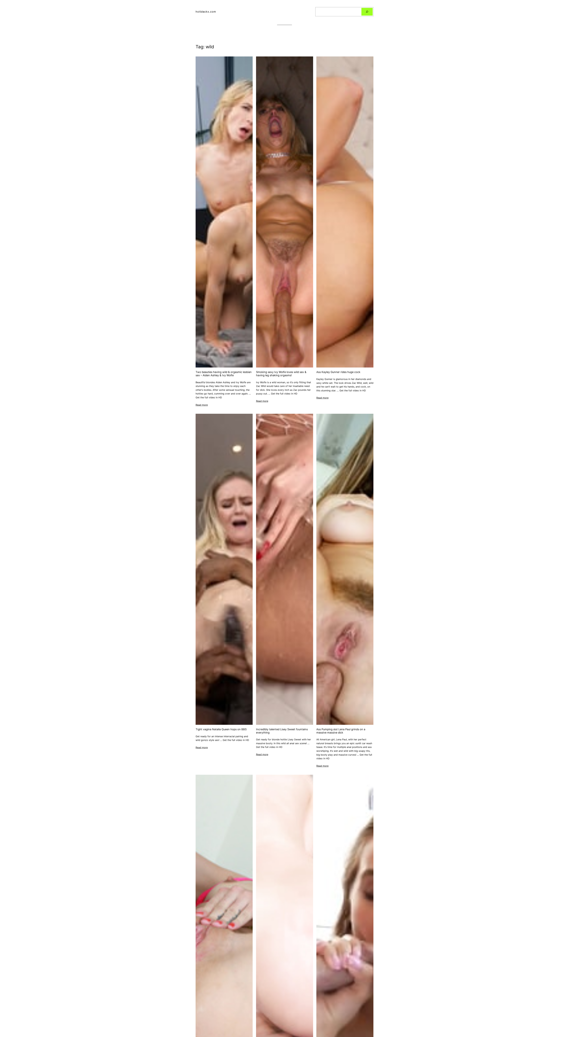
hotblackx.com (206, 11)
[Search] (367, 12)
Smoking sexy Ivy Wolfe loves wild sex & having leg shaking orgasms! (281, 373)
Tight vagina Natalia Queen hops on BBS (221, 729)
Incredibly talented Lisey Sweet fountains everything (282, 731)
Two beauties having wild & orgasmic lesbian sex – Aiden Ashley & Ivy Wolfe (224, 373)
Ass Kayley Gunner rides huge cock (338, 372)
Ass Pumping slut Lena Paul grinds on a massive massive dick (340, 731)
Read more (202, 404)
